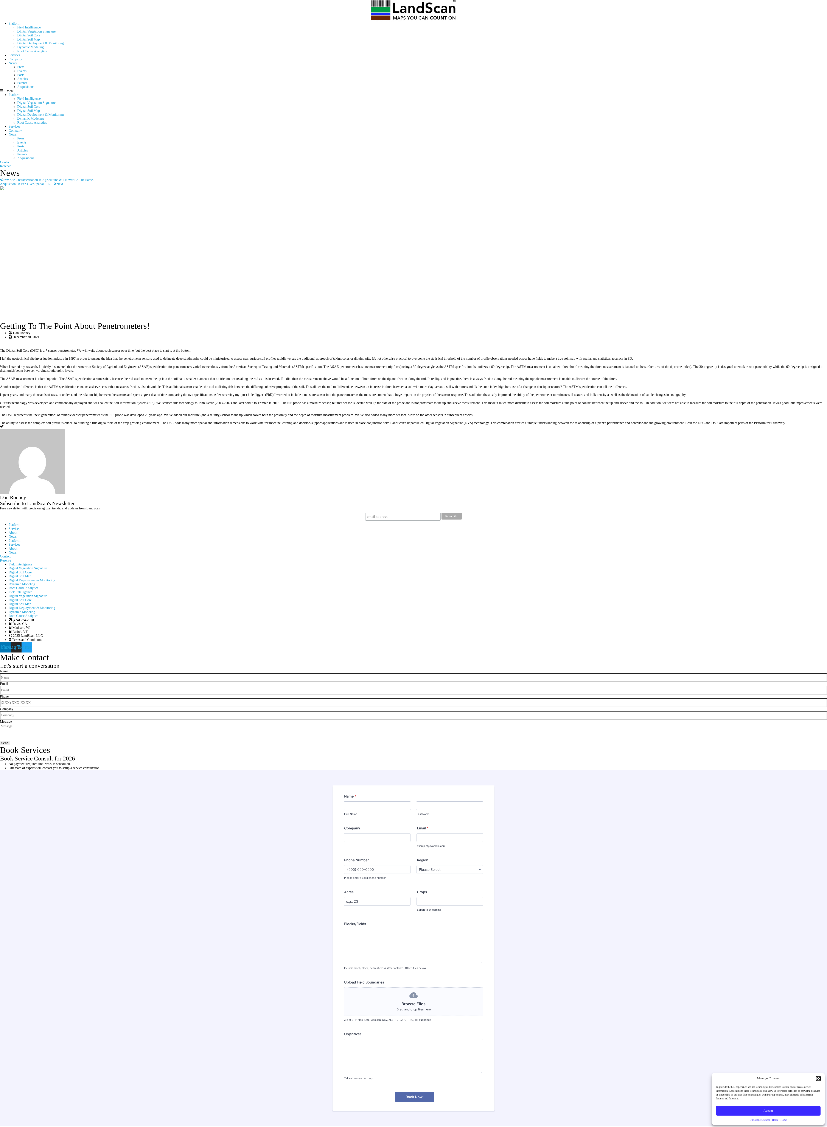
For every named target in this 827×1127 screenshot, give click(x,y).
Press (20, 67)
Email (4, 683)
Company (15, 59)
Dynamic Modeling (30, 47)
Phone (4, 696)
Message (6, 721)
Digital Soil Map (28, 39)
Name (4, 671)
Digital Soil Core (28, 35)
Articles (22, 79)
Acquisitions (25, 87)
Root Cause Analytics (32, 51)
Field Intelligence (29, 27)
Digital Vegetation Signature (36, 31)
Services (14, 55)
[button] (818, 1078)
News (13, 63)
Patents (22, 83)
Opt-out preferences (760, 1119)
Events (21, 71)
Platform (14, 23)
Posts (20, 75)
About (13, 532)
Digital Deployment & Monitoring (40, 43)
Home (775, 1119)
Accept (768, 1110)
